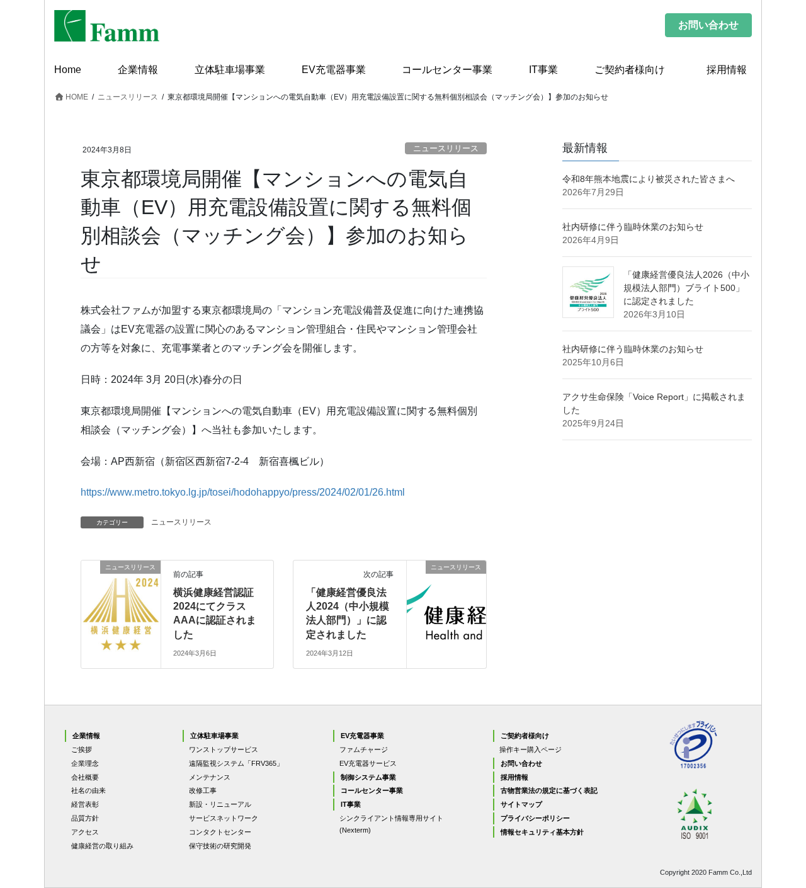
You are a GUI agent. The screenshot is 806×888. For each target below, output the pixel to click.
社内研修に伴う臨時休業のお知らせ (632, 227)
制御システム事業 (368, 777)
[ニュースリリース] (121, 593)
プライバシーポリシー (535, 818)
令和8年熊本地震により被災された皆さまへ (648, 179)
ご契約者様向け (629, 69)
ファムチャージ (363, 749)
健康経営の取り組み (102, 846)
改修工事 (203, 790)
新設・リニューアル (220, 804)
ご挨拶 (81, 749)
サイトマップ (521, 804)
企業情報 (138, 69)
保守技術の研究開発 (220, 846)
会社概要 (85, 777)
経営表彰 (85, 804)
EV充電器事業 (334, 69)
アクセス (85, 832)
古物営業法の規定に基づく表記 (549, 790)
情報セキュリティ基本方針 (542, 832)
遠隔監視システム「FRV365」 (236, 763)
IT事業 (543, 69)
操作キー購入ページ (530, 749)
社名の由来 (88, 790)
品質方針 (85, 818)
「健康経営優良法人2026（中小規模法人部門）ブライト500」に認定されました (686, 288)
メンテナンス (209, 777)
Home (67, 69)
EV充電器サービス (368, 763)
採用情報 (732, 69)
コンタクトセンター (220, 832)
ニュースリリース (446, 148)
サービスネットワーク (223, 818)
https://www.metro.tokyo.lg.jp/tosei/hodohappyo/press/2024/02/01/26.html (243, 492)
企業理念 (85, 763)
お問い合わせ (708, 25)
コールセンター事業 (447, 69)
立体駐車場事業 (230, 69)
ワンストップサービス (223, 749)
